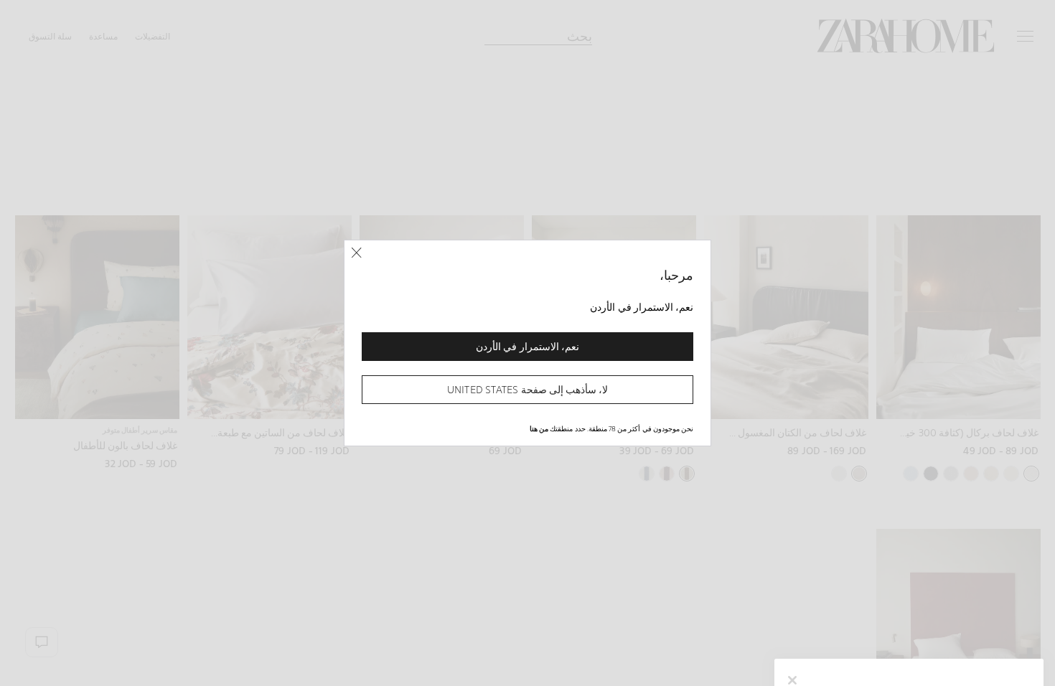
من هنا (539, 428)
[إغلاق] (356, 253)
